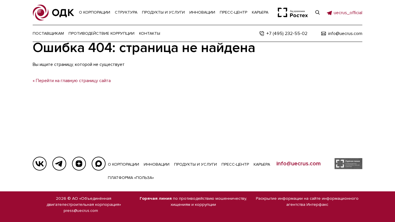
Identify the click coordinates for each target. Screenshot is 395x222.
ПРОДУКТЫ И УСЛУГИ (195, 164)
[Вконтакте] (40, 164)
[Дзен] (79, 164)
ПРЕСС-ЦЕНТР (235, 164)
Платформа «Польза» (131, 177)
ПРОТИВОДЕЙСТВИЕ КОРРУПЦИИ (101, 33)
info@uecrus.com (298, 163)
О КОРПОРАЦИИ (123, 164)
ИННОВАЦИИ (156, 164)
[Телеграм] (59, 164)
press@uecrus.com (81, 210)
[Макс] (99, 164)
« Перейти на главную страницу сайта (72, 81)
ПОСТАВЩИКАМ (48, 33)
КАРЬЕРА (262, 164)
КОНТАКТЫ (149, 33)
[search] (317, 12)
